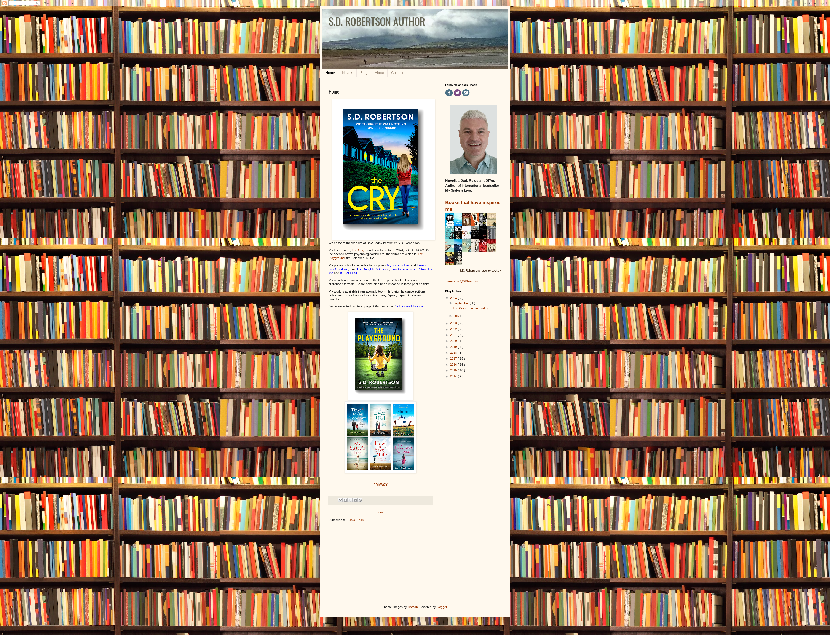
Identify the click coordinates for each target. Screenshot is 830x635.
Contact (397, 73)
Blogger (442, 607)
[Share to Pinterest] (360, 500)
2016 (454, 364)
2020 (454, 340)
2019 (454, 347)
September (462, 303)
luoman (413, 607)
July (457, 315)
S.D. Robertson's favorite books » (480, 270)
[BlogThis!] (345, 500)
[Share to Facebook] (355, 500)
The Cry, (358, 250)
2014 (454, 376)
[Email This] (340, 500)
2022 (454, 329)
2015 (454, 370)
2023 (454, 323)
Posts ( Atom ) (357, 519)
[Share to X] (350, 500)
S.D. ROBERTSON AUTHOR (377, 21)
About (379, 73)
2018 (454, 352)
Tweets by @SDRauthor (461, 281)
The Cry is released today (470, 308)
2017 (454, 358)
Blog (363, 73)
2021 (454, 335)
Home (330, 73)
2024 (454, 298)
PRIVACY (380, 484)
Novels (347, 73)
